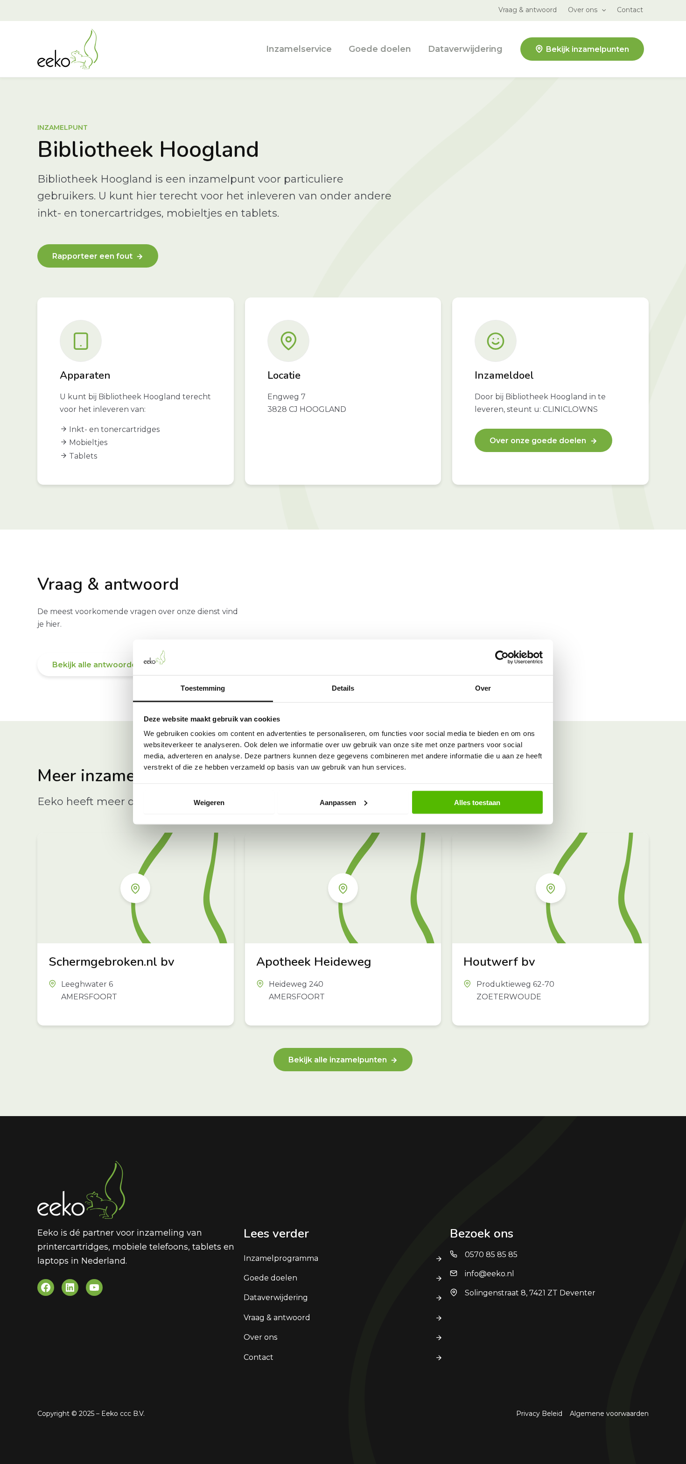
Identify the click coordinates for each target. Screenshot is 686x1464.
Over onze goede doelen (538, 440)
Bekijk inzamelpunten (587, 49)
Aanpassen (338, 802)
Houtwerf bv (499, 962)
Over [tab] (483, 688)
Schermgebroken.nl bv (112, 962)
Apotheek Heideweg (313, 962)
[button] (601, 10)
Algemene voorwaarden (609, 1413)
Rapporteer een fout (92, 256)
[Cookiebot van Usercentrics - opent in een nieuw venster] (502, 657)
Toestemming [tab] (203, 688)
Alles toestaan (477, 802)
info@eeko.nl (489, 1273)
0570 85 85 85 (491, 1254)
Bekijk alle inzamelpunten (337, 1059)
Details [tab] (343, 688)
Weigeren (209, 802)
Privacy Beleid (539, 1413)
